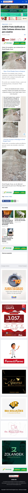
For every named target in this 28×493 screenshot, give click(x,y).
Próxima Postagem (23, 266)
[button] (1, 2)
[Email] (15, 201)
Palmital (10, 24)
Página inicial (5, 24)
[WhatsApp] (12, 201)
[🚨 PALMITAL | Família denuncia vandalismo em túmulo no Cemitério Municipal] (7, 232)
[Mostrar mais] (18, 201)
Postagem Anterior (5, 266)
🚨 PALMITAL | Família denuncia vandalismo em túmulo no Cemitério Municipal (7, 239)
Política (10, 196)
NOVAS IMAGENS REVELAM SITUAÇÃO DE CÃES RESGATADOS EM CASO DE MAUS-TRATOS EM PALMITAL (7, 221)
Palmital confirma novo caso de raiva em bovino (20, 219)
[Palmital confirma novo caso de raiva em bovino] (20, 214)
